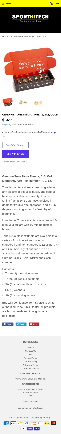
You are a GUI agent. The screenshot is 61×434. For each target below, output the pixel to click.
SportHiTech (22, 417)
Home (5, 36)
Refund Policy (30, 361)
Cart (56, 4)
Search (30, 347)
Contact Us (30, 351)
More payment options (15, 162)
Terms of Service (31, 368)
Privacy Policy (30, 358)
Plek (30, 354)
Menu (9, 4)
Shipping (6, 124)
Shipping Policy (30, 365)
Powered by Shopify (40, 417)
